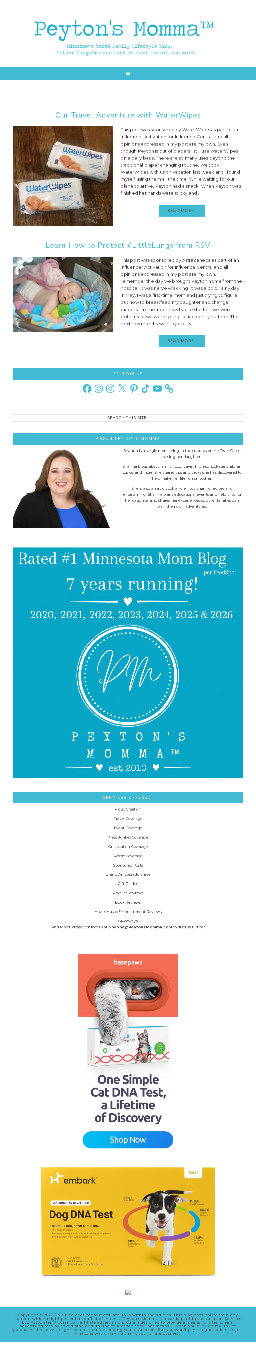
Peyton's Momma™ (128, 33)
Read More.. (182, 210)
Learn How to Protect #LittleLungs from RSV (128, 245)
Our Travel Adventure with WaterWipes (128, 115)
